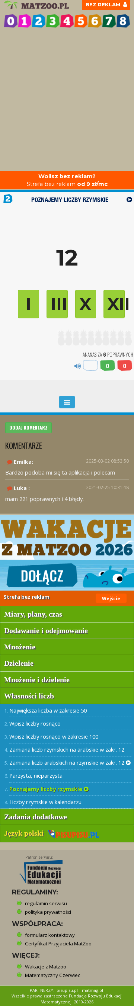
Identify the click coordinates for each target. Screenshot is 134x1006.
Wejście (111, 598)
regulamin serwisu (46, 903)
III (59, 304)
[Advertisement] (67, 100)
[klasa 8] (123, 21)
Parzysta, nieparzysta (36, 775)
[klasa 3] (53, 21)
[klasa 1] (25, 21)
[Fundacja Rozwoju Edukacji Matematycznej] (35, 867)
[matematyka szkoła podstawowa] (37, 5)
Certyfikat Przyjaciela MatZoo (58, 943)
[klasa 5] (81, 21)
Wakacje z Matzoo (45, 966)
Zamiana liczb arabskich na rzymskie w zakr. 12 (67, 762)
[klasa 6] (95, 21)
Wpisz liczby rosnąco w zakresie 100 (53, 736)
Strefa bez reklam (67, 180)
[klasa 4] (67, 21)
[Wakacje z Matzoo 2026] (67, 553)
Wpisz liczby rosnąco (35, 723)
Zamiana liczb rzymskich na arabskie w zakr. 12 (66, 749)
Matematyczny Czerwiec (52, 975)
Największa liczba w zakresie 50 (48, 710)
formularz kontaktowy (50, 935)
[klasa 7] (109, 21)
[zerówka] (11, 21)
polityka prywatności (48, 912)
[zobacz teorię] (129, 199)
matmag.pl (92, 990)
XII (116, 304)
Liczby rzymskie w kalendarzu (45, 802)
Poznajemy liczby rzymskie (46, 789)
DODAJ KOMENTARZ (28, 427)
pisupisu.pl (67, 990)
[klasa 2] (39, 21)
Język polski (25, 833)
